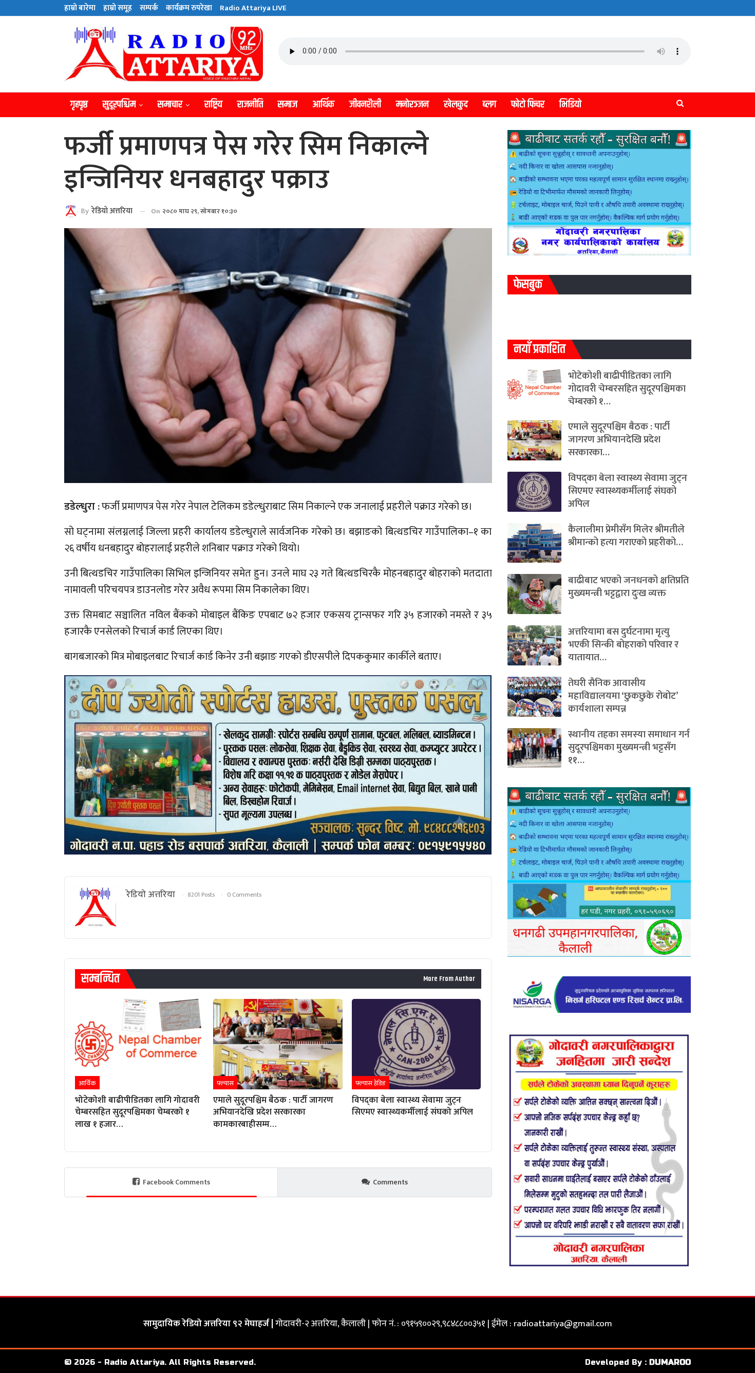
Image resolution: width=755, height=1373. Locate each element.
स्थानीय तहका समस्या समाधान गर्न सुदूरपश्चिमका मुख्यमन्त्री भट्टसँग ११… (629, 747)
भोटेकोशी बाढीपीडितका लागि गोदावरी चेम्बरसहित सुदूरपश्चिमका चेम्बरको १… (627, 389)
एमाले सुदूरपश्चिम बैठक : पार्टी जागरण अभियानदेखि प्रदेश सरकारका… (619, 439)
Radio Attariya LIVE (253, 8)
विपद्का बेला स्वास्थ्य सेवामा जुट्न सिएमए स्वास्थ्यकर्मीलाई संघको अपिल (627, 491)
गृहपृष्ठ (79, 105)
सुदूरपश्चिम (119, 105)
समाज (287, 105)
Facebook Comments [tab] (176, 1182)
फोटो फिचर (527, 105)
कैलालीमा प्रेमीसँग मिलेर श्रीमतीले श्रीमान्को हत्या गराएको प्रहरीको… (626, 536)
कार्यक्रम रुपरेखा (189, 8)
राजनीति (250, 105)
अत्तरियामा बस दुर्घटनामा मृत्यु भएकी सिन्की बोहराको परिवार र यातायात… (623, 644)
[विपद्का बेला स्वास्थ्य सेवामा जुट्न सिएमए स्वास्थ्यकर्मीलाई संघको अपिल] (416, 1044)
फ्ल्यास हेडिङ (370, 1083)
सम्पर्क (149, 8)
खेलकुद (456, 105)
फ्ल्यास (225, 1083)
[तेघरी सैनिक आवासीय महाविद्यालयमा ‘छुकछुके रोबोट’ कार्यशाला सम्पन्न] (534, 697)
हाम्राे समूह (117, 8)
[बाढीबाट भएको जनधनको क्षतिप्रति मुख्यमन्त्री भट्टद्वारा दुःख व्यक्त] (534, 594)
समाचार (170, 105)
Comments (390, 1182)
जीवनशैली (365, 105)
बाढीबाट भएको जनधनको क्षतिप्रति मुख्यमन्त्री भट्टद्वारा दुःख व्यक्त (628, 586)
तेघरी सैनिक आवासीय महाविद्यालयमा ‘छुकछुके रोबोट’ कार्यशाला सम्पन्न (623, 696)
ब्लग (489, 105)
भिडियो (570, 105)
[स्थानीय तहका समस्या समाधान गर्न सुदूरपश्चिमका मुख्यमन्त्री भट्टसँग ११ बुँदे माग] (534, 748)
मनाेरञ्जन (412, 105)
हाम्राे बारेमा (80, 8)
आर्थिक (323, 105)
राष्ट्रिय (213, 105)
